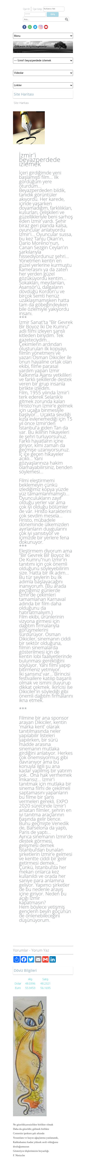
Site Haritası (21, 103)
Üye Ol (26, 8)
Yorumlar (20, 950)
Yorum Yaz (40, 950)
